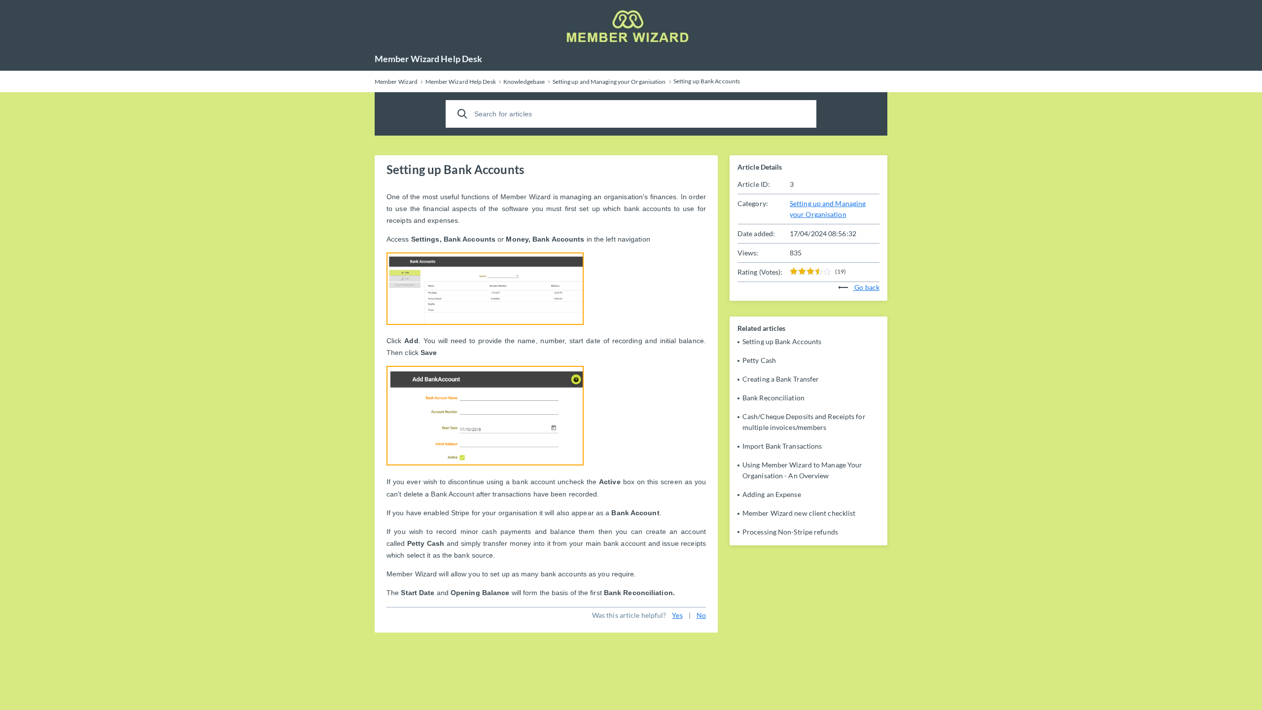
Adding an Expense (771, 494)
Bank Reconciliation (773, 397)
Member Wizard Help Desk (428, 58)
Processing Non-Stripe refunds (790, 532)
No (701, 615)
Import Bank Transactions (782, 446)
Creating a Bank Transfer (780, 379)
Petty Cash (759, 360)
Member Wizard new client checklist (798, 513)
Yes (677, 615)
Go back (866, 287)
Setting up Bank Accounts (781, 341)
